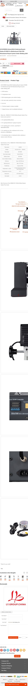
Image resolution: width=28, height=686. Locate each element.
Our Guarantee (17, 681)
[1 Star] (8, 622)
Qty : (1, 63)
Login (25, 3)
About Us (5, 679)
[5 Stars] (12, 622)
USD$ (15, 1)
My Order (15, 3)
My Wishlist (9, 3)
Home (3, 26)
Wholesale (10, 681)
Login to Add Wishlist (6, 66)
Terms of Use (22, 679)
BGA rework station (10, 26)
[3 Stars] (10, 622)
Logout (2, 6)
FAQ (16, 679)
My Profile (3, 3)
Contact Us (11, 679)
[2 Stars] (9, 622)
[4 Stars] (11, 622)
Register (20, 3)
